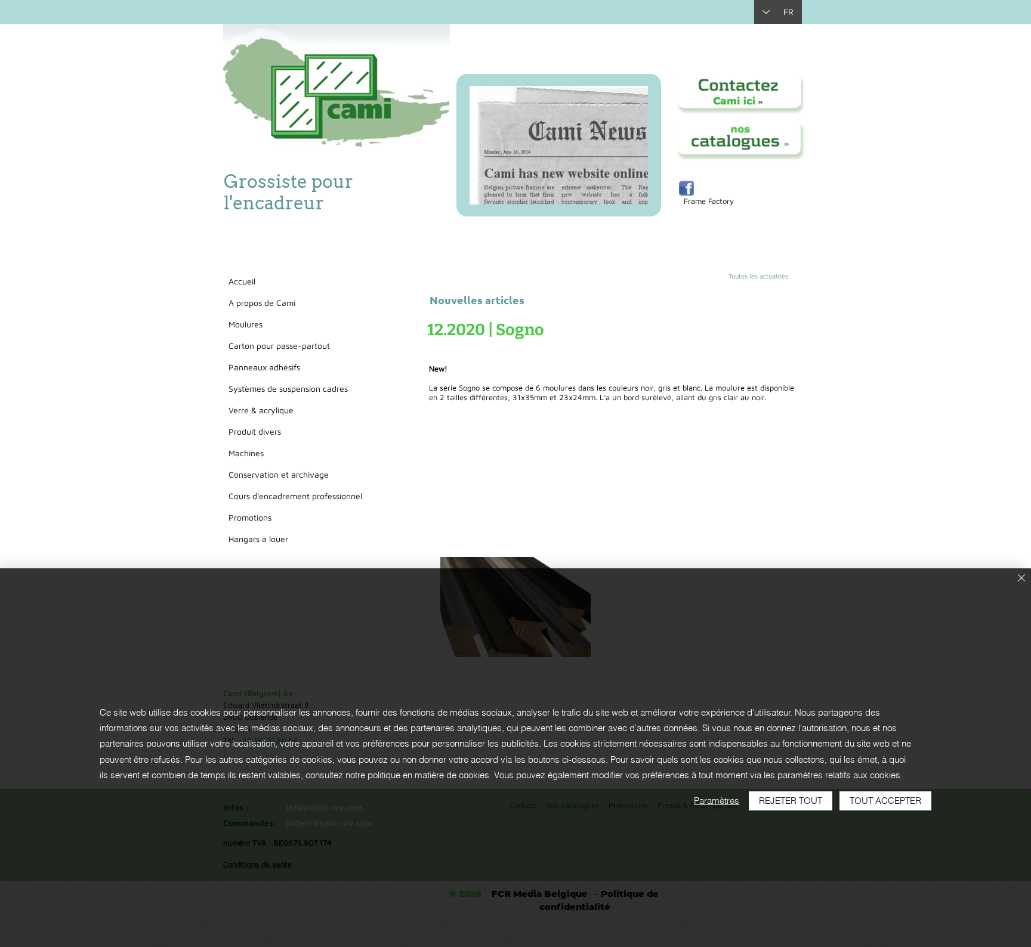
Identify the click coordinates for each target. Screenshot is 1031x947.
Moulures (246, 324)
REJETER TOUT (790, 800)
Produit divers (255, 431)
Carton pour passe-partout (279, 346)
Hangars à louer (258, 539)
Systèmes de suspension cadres (288, 388)
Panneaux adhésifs (264, 367)
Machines (246, 453)
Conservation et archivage (279, 474)
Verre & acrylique (261, 410)
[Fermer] (1021, 579)
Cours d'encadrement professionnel (295, 496)
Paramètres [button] (716, 800)
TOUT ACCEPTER (885, 800)
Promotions (250, 517)
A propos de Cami (262, 303)
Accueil (242, 281)
